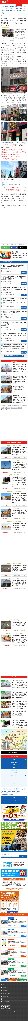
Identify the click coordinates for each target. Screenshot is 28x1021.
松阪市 (18, 791)
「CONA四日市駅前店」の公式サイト (11, 143)
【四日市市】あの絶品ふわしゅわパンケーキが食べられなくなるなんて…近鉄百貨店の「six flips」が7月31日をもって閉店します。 (19, 639)
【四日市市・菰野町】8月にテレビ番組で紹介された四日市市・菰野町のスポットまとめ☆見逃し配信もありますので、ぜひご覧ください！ (19, 724)
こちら (11, 200)
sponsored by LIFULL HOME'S (19, 914)
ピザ (16, 407)
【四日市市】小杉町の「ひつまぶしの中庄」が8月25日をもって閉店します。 (19, 624)
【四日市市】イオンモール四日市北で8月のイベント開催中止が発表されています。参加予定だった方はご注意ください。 (19, 451)
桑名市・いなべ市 (21, 789)
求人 (14, 5)
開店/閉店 (19, 5)
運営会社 (4, 987)
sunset (8, 409)
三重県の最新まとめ (6, 789)
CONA (5, 182)
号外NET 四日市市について (7, 1001)
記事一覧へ (14, 244)
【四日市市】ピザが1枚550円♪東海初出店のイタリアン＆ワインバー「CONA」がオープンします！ (20, 32)
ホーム (3, 984)
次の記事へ (22, 244)
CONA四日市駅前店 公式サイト (12, 184)
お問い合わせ (5, 996)
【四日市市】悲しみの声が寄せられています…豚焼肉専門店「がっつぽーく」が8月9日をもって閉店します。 (19, 569)
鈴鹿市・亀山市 (11, 791)
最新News (8, 5)
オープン (12, 407)
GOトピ (2, 5)
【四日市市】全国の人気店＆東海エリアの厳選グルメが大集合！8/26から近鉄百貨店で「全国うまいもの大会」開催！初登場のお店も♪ (19, 705)
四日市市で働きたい (8, 262)
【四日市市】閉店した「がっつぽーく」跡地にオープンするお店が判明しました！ (19, 713)
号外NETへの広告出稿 (6, 993)
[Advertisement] (14, 427)
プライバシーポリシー (6, 999)
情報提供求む (5, 990)
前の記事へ (6, 244)
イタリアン (7, 407)
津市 (14, 789)
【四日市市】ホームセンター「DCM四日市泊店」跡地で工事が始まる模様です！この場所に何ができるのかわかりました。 (19, 466)
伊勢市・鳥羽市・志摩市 (7, 794)
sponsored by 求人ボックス (19, 261)
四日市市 (20, 407)
